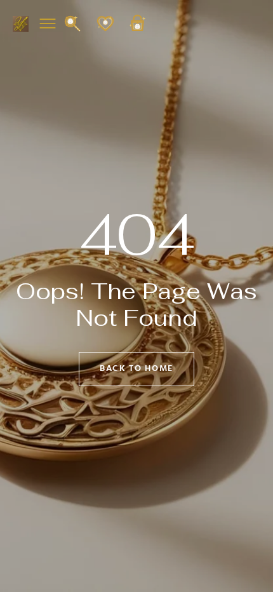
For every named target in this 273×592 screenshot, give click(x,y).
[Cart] (137, 29)
